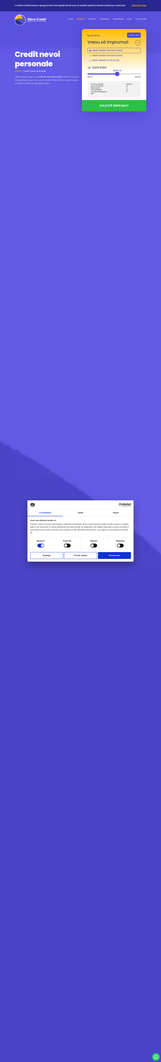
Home (18, 71)
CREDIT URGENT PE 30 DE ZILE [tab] (105, 60)
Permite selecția (80, 555)
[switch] (67, 546)
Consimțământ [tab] (45, 513)
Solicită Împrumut (114, 106)
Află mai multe (139, 5)
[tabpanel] (114, 87)
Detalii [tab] (80, 513)
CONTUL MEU (134, 35)
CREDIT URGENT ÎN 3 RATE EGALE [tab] (107, 50)
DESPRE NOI (104, 19)
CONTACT (92, 19)
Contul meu (140, 19)
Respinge (47, 555)
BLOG (129, 19)
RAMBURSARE (118, 19)
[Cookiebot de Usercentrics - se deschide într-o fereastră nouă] (120, 505)
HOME (70, 19)
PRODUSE (80, 19)
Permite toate (114, 555)
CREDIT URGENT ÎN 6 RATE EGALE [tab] (107, 55)
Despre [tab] (116, 513)
